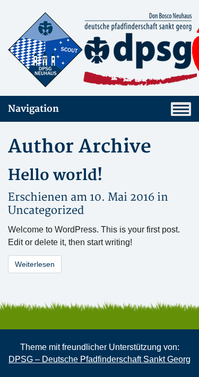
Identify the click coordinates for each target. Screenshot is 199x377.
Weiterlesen (35, 264)
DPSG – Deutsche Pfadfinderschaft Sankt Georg (99, 359)
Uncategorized (46, 210)
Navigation (33, 108)
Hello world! (55, 175)
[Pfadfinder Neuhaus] (99, 49)
